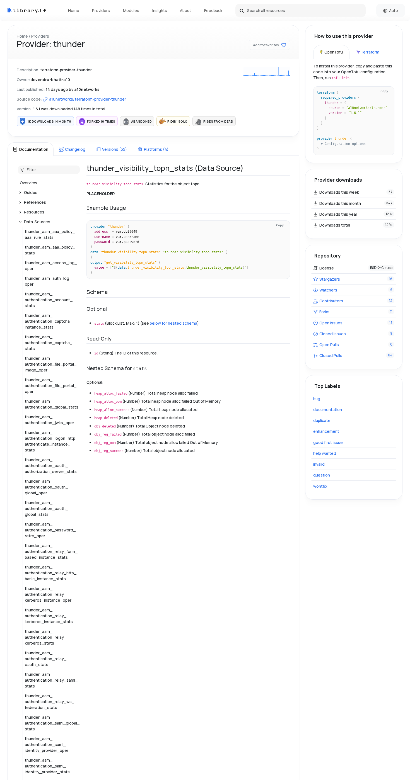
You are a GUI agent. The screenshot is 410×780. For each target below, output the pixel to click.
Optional (96, 308)
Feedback (213, 10)
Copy (280, 225)
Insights (159, 10)
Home (73, 10)
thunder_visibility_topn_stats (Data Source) (164, 168)
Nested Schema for (116, 368)
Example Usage (106, 208)
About (185, 10)
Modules (131, 10)
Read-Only (99, 338)
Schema (97, 292)
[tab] (30, 149)
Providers (101, 10)
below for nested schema (173, 323)
